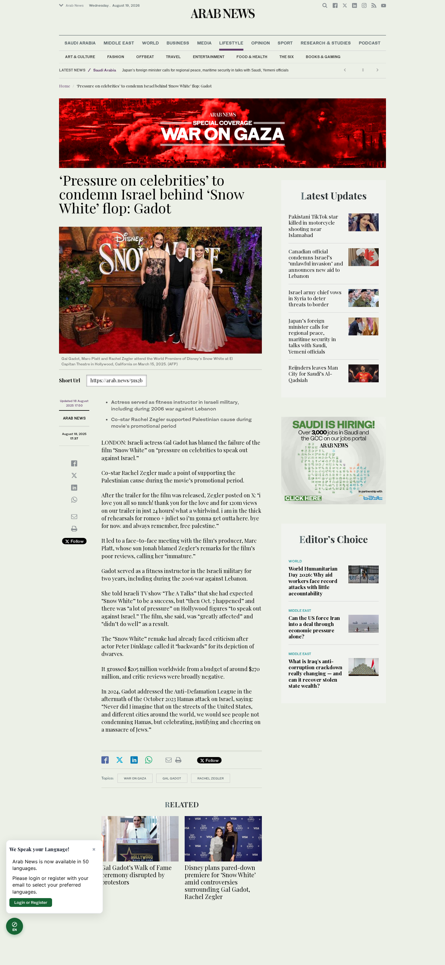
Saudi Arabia (80, 42)
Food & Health (251, 56)
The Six (286, 56)
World (150, 42)
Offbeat (145, 56)
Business (177, 42)
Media (204, 42)
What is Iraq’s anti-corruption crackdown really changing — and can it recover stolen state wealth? (315, 673)
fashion (115, 56)
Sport (285, 42)
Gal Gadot (172, 778)
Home (64, 85)
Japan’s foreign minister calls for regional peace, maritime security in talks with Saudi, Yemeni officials (312, 336)
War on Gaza (135, 778)
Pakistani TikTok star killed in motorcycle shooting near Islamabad (313, 225)
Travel (173, 56)
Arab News (75, 5)
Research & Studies (326, 42)
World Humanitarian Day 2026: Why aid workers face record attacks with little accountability (313, 581)
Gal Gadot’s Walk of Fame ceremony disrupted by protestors (136, 874)
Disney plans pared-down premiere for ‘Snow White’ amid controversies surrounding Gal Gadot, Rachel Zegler (220, 882)
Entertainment (208, 56)
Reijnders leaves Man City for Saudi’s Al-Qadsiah (162, 70)
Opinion (260, 42)
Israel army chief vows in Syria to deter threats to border (314, 298)
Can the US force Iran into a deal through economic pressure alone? (314, 627)
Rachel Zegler (210, 778)
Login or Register (30, 902)
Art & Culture (80, 56)
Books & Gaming (323, 56)
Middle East (119, 42)
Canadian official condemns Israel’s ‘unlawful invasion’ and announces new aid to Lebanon (315, 263)
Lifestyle (231, 42)
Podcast (370, 42)
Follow (76, 541)
